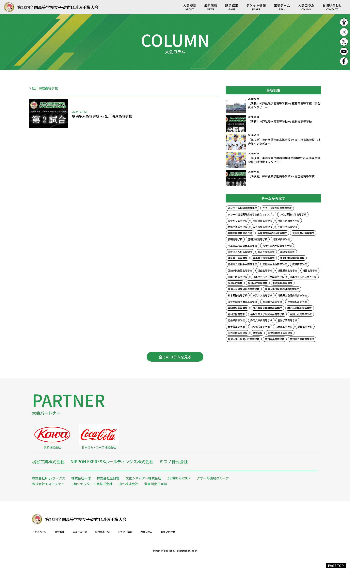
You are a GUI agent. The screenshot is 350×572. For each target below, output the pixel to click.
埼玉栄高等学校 (281, 239)
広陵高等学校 (299, 264)
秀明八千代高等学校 (261, 320)
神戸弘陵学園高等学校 (299, 308)
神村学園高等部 (236, 314)
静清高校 (257, 332)
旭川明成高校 (235, 283)
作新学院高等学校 (287, 226)
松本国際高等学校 (237, 295)
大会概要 (189, 7)
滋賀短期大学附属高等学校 (242, 301)
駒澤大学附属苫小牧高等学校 (243, 339)
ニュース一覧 (80, 531)
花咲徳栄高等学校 (260, 326)
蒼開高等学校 (305, 326)
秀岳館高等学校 (236, 320)
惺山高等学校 (265, 270)
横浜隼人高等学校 (262, 295)
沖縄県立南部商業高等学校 (292, 295)
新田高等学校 (310, 270)
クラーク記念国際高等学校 (277, 208)
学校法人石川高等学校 (240, 252)
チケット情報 (256, 7)
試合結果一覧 (102, 531)
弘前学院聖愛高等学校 (240, 270)
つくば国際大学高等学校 (293, 214)
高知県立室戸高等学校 (302, 339)
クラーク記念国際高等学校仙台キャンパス (251, 214)
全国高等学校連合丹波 (240, 233)
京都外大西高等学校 (289, 220)
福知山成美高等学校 (301, 314)
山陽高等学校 (287, 252)
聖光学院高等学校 (287, 320)
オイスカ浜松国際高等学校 (242, 208)
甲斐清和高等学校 (297, 301)
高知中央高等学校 (274, 339)
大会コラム (306, 7)
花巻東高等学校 (283, 326)
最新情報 (210, 7)
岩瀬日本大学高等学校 (292, 258)
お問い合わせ (332, 7)
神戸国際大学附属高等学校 (267, 308)
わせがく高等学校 (237, 220)
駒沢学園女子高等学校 (280, 332)
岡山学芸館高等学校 (264, 258)
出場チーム (282, 7)
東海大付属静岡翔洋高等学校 (243, 289)
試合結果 (231, 7)
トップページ (39, 531)
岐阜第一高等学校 (237, 258)
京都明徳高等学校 (237, 226)
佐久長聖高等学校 (262, 226)
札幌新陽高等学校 (282, 283)
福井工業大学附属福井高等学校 (267, 314)
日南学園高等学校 (237, 276)
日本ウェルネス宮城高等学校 (268, 276)
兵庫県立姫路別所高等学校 (272, 233)
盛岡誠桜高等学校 (237, 308)
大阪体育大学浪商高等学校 (277, 245)
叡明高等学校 (235, 239)
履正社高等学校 (266, 252)
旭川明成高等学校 (257, 283)
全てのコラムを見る (175, 356)
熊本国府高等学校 (272, 301)
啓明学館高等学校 (257, 239)
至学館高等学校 (236, 326)
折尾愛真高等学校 (287, 270)
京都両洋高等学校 (262, 220)
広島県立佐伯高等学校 (274, 264)
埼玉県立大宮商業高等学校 (242, 245)
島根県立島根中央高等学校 (242, 264)
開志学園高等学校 (237, 332)
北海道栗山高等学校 (303, 233)
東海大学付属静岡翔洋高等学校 (282, 289)
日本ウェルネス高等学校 (303, 276)
